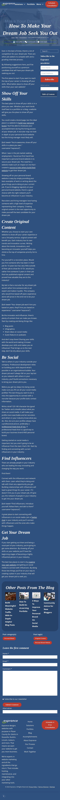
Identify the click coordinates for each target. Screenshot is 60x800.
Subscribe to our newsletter (16, 699)
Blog (30, 733)
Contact (30, 748)
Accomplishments (30, 736)
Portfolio (31, 4)
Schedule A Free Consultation (50, 724)
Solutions (19, 4)
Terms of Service (43, 787)
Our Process (30, 744)
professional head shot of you (14, 426)
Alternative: (45, 85)
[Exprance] (8, 4)
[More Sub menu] (43, 4)
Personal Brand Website (42, 642)
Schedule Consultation (52, 4)
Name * (6, 653)
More (38, 4)
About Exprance (30, 740)
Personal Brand (9, 638)
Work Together (30, 751)
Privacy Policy (33, 787)
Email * (5, 661)
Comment (7, 669)
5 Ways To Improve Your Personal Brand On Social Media (36, 613)
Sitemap (52, 787)
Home (30, 721)
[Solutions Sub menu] (24, 4)
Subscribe (49, 79)
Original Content (40, 638)
